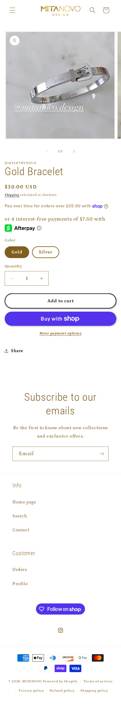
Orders (19, 569)
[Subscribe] (101, 454)
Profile (20, 583)
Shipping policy (94, 691)
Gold (16, 252)
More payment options (60, 333)
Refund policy (62, 691)
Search (19, 516)
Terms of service (98, 681)
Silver (45, 252)
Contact (20, 530)
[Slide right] (74, 151)
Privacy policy (31, 691)
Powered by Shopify (60, 681)
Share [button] (17, 350)
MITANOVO (32, 681)
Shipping (12, 195)
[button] (12, 10)
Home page (24, 502)
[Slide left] (47, 151)
